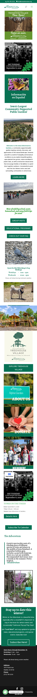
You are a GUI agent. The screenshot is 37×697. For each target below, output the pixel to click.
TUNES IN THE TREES (15, 503)
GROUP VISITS (18, 220)
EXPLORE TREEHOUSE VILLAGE (18, 368)
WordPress (18, 694)
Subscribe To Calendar (18, 527)
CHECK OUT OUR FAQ (18, 236)
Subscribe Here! (18, 642)
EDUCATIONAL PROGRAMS (19, 228)
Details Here (11, 516)
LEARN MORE (18, 177)
